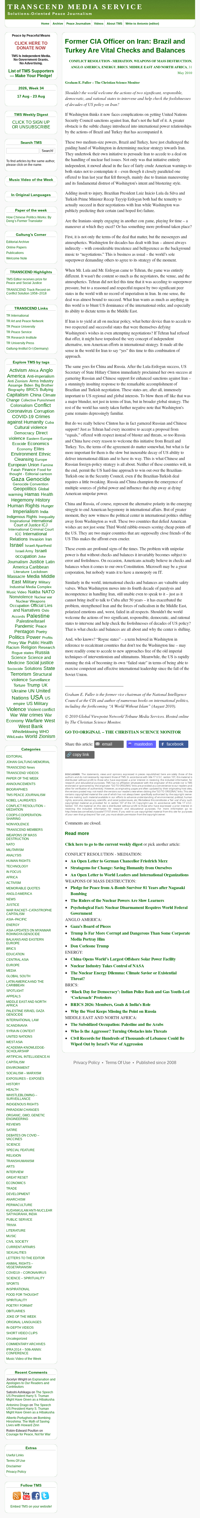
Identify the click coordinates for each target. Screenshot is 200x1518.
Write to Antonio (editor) (142, 23)
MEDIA (11, 971)
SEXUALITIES (16, 1252)
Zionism (47, 736)
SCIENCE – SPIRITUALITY (25, 1278)
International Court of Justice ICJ (33, 523)
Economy (24, 449)
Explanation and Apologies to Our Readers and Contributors (30, 1383)
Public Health (40, 642)
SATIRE (11, 1130)
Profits (47, 638)
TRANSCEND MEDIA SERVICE (75, 7)
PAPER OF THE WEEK (22, 778)
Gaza (17, 479)
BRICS (32, 389)
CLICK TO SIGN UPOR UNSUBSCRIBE (31, 124)
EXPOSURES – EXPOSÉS (25, 1079)
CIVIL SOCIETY (17, 1241)
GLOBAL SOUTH (18, 976)
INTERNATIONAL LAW (22, 1020)
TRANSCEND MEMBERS (24, 830)
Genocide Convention (30, 484)
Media (33, 576)
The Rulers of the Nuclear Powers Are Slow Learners (117, 900)
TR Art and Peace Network (24, 321)
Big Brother (44, 385)
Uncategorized (16, 1338)
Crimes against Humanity (28, 419)
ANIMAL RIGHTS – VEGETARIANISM (19, 1265)
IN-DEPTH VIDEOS (20, 1327)
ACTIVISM (13, 883)
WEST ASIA (14, 1042)
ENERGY (13, 925)
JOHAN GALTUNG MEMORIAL (28, 762)
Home (45, 23)
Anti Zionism (18, 381)
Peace (41, 626)
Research (46, 647)
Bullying (46, 390)
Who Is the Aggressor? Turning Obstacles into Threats (119, 1031)
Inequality (47, 517)
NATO (48, 591)
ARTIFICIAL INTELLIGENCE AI (28, 1057)
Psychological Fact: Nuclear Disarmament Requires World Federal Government (129, 910)
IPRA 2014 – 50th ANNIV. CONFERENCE (24, 1351)
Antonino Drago (17, 1405)
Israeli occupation (31, 553)
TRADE (11, 1188)
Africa (33, 370)
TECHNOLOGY (17, 866)
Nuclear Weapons (30, 601)
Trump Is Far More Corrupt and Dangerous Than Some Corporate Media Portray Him (130, 936)
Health (47, 494)
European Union (23, 464)
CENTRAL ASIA (17, 960)
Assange (15, 385)
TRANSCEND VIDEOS (22, 773)
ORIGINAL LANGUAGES (23, 1322)
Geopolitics (24, 488)
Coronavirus (19, 411)
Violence (16, 709)
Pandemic (24, 626)
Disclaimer (13, 1466)
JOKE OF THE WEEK (21, 1316)
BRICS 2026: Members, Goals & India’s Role (111, 1004)
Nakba (34, 592)
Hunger (47, 506)
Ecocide (19, 444)
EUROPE (13, 965)
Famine (47, 465)
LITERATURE (16, 1230)
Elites (39, 448)
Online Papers (16, 247)
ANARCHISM (15, 1199)
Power (33, 637)
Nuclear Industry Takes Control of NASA (107, 966)
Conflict (42, 405)
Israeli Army (24, 551)
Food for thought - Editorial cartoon (30, 472)
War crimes (31, 715)
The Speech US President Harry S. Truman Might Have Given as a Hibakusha (30, 1395)
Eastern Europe (39, 439)
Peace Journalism (78, 23)
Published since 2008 (156, 1062)
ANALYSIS (13, 855)
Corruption (44, 411)
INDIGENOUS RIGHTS (22, 1104)
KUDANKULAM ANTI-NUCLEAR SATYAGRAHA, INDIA (29, 1212)
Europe (41, 460)
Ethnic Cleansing (32, 457)
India (44, 512)
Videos (98, 23)
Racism (13, 647)
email (107, 744)
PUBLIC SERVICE (19, 1219)
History (42, 500)
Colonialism (21, 405)
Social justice (40, 662)
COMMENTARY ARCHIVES (25, 1344)
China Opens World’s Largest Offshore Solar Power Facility (123, 959)
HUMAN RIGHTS (18, 861)
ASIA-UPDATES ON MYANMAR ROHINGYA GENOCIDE (28, 932)
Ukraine (19, 690)
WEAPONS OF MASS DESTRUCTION (21, 837)
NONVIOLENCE (17, 824)
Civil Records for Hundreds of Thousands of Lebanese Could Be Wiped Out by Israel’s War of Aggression (127, 1041)
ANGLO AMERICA (19, 894)
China (35, 395)
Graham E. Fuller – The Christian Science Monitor (102, 82)
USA (36, 697)
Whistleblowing (25, 731)
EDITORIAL (14, 756)
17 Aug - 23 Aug (31, 96)
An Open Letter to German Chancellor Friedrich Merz (119, 861)
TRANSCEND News (20, 767)
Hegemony (22, 500)
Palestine (38, 616)
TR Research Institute (21, 337)
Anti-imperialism (40, 376)
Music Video (17, 592)
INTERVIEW (14, 1172)
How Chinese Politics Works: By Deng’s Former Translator (28, 219)
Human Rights (24, 505)
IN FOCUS (13, 872)
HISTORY (13, 1084)
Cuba (49, 422)
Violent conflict (41, 709)
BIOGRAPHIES (17, 789)
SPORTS (12, 1284)
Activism (18, 370)
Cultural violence (30, 427)
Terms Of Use (15, 1461)
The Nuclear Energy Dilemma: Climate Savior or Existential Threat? (124, 975)
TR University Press (20, 343)
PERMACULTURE (19, 1205)
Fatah (16, 470)
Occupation (19, 605)
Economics (38, 443)
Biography (16, 390)
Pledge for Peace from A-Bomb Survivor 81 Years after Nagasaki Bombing (128, 890)
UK (45, 685)
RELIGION (13, 1155)
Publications (15, 253)
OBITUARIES (15, 1311)
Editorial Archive (17, 242)
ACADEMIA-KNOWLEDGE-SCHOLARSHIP (25, 1049)
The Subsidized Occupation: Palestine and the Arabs (117, 1024)
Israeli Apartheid (38, 545)
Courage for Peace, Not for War (28, 1434)
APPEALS (13, 996)
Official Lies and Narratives (33, 607)
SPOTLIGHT (15, 991)
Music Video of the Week (23, 1359)
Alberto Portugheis (19, 1418)
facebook (175, 744)
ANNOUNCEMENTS (20, 784)
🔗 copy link (77, 754)
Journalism (18, 561)
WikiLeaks (15, 737)
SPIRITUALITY (16, 1300)
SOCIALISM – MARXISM (23, 1073)
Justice (36, 561)
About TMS (114, 23)
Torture (19, 685)
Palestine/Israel (30, 621)
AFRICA (12, 877)
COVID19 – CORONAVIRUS (26, 1273)
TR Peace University (20, 326)
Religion (29, 647)
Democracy (24, 433)
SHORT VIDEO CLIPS (22, 1333)
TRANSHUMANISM (20, 1161)
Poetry (41, 632)
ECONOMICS (16, 1183)
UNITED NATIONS (19, 1036)
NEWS (11, 899)
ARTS (10, 1166)
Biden (28, 385)
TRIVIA (11, 1225)
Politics (17, 637)
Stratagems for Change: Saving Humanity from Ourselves (121, 868)
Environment (24, 454)
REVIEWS (13, 1124)
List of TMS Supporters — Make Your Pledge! (31, 73)
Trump (33, 685)
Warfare (34, 720)
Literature (21, 572)
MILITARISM (15, 850)
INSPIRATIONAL (18, 1289)
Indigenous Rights (22, 516)
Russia (42, 652)
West (49, 720)
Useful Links (15, 1455)
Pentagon (24, 631)
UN (31, 691)
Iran (48, 539)
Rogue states (23, 653)
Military (30, 581)
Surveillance (39, 680)
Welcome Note (16, 258)
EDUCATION (15, 954)
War (14, 715)
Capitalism (17, 394)
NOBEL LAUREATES (21, 800)
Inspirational (20, 521)
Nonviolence (21, 597)
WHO (44, 731)
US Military (37, 703)
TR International (17, 315)
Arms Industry (41, 381)
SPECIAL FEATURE (20, 1150)
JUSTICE (12, 905)
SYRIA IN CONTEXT (20, 1031)
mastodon (143, 744)
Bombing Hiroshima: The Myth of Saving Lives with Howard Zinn (28, 1421)
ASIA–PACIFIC (16, 919)
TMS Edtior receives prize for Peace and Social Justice (26, 281)
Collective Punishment (38, 400)
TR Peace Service (19, 332)
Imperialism (26, 511)
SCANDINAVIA (16, 1025)
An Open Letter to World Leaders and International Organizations (130, 875)
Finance (29, 470)
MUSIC (11, 1236)
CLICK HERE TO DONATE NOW (31, 45)
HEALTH (12, 1089)
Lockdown (39, 572)
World (31, 736)
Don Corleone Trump (90, 946)
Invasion (36, 539)
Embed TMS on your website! (31, 1506)
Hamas (31, 494)
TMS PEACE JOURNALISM (25, 795)
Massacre (16, 576)
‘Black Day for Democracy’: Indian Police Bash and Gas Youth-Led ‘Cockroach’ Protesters (130, 994)
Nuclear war (43, 597)
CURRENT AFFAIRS (20, 1247)
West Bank (30, 726)
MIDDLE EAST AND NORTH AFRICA (158, 66)
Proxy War (17, 642)
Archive (58, 23)
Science (18, 657)
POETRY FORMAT (19, 1305)
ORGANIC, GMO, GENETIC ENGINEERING (25, 1117)
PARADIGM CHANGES (22, 1110)
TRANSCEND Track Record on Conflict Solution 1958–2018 (28, 291)
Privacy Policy (16, 1472)
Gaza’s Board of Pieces (91, 926)
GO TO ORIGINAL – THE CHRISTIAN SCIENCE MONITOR (123, 732)
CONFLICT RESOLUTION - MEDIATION (100, 60)
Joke (42, 557)
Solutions (33, 668)
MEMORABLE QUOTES (23, 888)
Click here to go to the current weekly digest (103, 844)
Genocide (38, 479)
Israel (16, 545)
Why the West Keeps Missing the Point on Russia (113, 1011)
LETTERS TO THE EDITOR (25, 1258)
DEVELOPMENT (18, 1194)
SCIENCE (13, 1144)
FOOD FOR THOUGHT (22, 1295)
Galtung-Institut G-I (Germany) (27, 348)
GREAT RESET (17, 1177)
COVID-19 (23, 416)
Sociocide (15, 669)
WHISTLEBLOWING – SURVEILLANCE (21, 1097)
